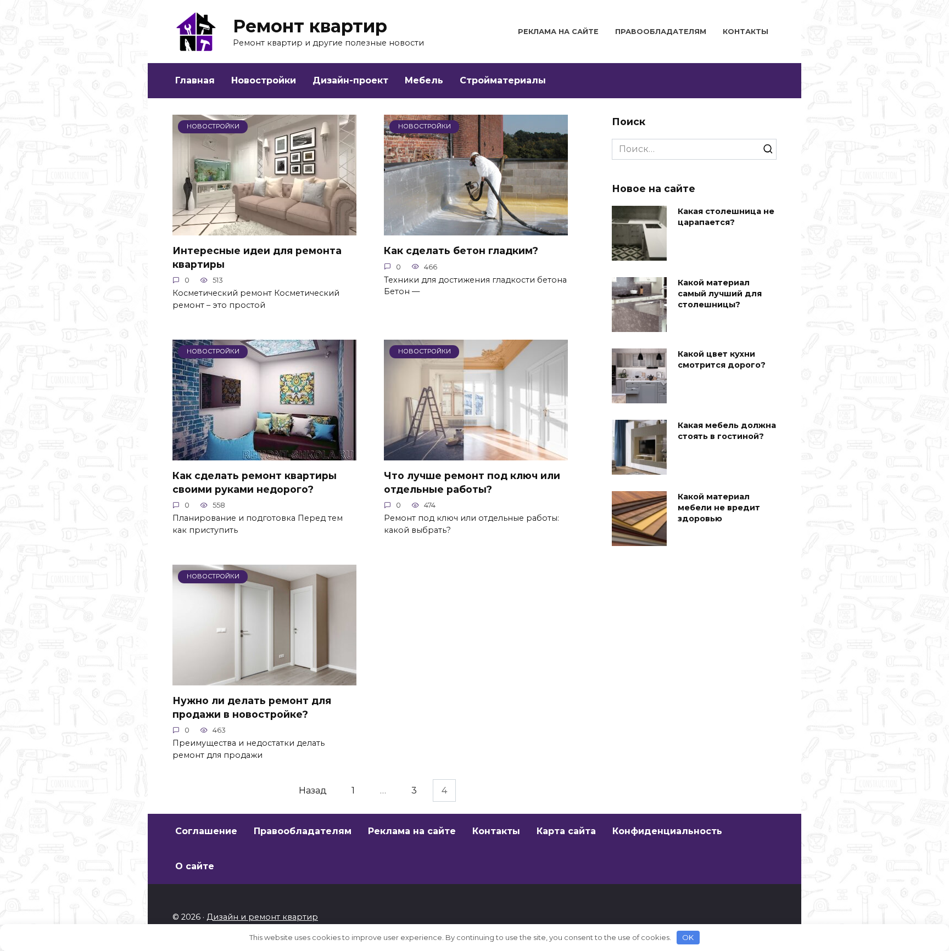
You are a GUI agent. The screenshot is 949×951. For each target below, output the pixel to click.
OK (688, 937)
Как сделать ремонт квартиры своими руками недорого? (254, 482)
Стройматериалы (503, 80)
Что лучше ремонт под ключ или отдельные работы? (472, 482)
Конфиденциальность (667, 831)
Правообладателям (660, 31)
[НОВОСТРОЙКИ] (264, 228)
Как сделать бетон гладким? (461, 250)
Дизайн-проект (350, 80)
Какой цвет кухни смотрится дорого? (722, 359)
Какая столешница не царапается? (726, 216)
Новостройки (263, 80)
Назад (313, 790)
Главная (195, 80)
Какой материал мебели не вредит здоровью (719, 508)
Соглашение (206, 831)
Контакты (745, 31)
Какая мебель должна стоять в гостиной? (727, 430)
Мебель (424, 80)
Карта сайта (566, 831)
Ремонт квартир (310, 26)
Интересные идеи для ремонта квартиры (257, 257)
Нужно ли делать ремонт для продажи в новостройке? (251, 707)
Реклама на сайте (558, 31)
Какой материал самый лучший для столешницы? (720, 294)
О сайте (194, 866)
